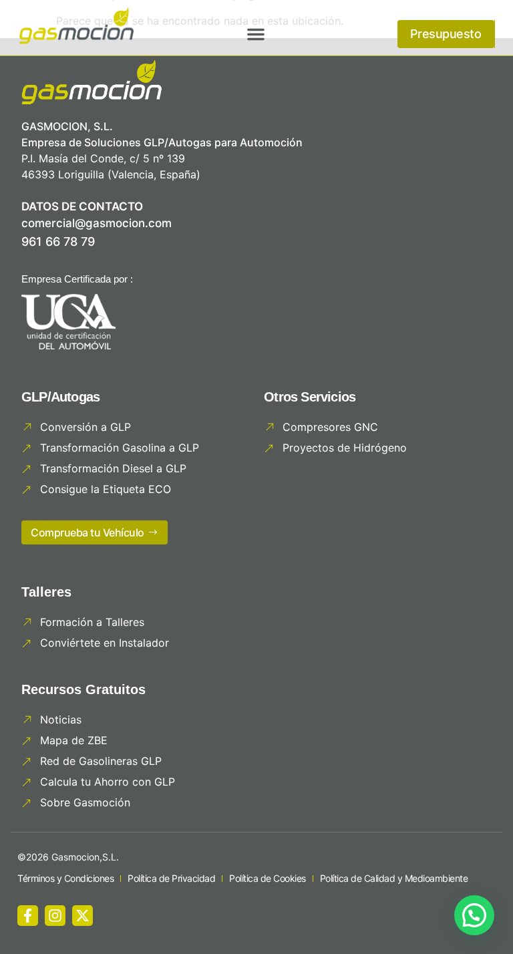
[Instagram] (55, 915)
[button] (256, 34)
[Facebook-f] (27, 915)
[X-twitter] (82, 915)
